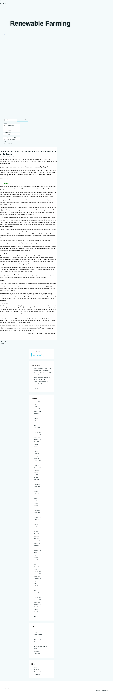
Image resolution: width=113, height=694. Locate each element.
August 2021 (36, 441)
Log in (35, 667)
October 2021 (37, 437)
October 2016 (37, 576)
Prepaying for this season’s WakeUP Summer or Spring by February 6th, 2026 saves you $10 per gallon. (42, 372)
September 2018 (37, 522)
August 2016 (36, 580)
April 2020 (36, 479)
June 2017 (36, 557)
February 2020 (37, 484)
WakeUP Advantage (12, 128)
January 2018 (37, 540)
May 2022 (36, 420)
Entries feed (36, 669)
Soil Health (36, 648)
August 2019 (36, 498)
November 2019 (37, 491)
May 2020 (36, 477)
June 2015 (36, 611)
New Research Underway (13, 137)
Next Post (2, 343)
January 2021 (37, 458)
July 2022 (36, 418)
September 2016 (37, 578)
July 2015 (36, 609)
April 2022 (36, 423)
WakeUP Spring (11, 125)
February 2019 (37, 510)
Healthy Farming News (39, 637)
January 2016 (37, 595)
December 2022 (37, 411)
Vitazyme (9, 130)
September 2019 (37, 496)
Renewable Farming (4, 3)
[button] (56, 119)
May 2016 (36, 585)
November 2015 (37, 599)
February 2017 (37, 566)
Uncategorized (37, 653)
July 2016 (36, 583)
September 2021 (37, 439)
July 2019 (36, 500)
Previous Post (3, 341)
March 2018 (36, 536)
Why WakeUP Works (8, 132)
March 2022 (36, 425)
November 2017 (37, 545)
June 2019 (36, 503)
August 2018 (36, 524)
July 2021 (36, 444)
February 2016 (37, 592)
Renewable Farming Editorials (40, 646)
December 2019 (37, 489)
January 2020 (37, 486)
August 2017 (36, 552)
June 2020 (36, 474)
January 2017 (37, 569)
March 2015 (36, 616)
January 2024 (37, 408)
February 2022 (37, 427)
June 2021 (36, 446)
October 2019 (37, 493)
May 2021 (36, 448)
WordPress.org (37, 674)
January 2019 (37, 512)
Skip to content (3, 0)
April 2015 (36, 613)
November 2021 (37, 434)
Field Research (7, 136)
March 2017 (36, 564)
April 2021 (36, 451)
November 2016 (37, 573)
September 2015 (37, 604)
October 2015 (37, 602)
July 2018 (36, 526)
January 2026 (37, 401)
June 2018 (36, 529)
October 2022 (37, 415)
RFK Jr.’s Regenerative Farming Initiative (42, 368)
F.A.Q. (9, 134)
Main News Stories (4, 156)
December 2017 (37, 543)
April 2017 (36, 562)
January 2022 (37, 430)
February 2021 (37, 456)
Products (5, 123)
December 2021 (37, 432)
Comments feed (37, 671)
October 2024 (37, 406)
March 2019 (36, 507)
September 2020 (37, 467)
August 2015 (36, 606)
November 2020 (37, 463)
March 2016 (36, 590)
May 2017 (36, 559)
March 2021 (36, 453)
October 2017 (37, 547)
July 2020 (36, 472)
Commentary (36, 629)
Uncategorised (37, 651)
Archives (5, 144)
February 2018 (37, 538)
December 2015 (37, 597)
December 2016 (37, 571)
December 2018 (37, 514)
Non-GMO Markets (8, 143)
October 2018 (37, 519)
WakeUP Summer (11, 127)
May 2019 (36, 505)
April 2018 (36, 533)
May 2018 (36, 531)
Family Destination (38, 634)
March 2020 (36, 481)
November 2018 (37, 517)
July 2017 (36, 555)
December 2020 (37, 460)
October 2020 (37, 465)
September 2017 (37, 550)
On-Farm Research (11, 139)
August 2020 (36, 470)
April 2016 (36, 588)
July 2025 (36, 404)
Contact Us (6, 141)
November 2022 (37, 413)
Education (36, 632)
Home (5, 121)
